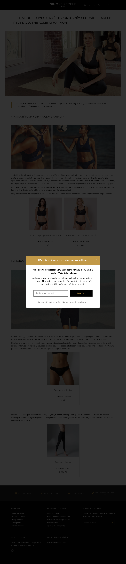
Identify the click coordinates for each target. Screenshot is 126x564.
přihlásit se (81, 293)
